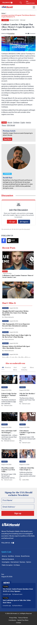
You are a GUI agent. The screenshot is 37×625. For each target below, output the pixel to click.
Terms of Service (23, 617)
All (3, 367)
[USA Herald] (7, 7)
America (5, 20)
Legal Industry (24, 368)
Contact (18, 622)
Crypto (22, 122)
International (15, 562)
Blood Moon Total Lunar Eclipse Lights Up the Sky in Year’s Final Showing (16, 336)
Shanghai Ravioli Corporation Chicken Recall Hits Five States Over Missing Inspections (15, 313)
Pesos (4, 125)
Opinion (28, 562)
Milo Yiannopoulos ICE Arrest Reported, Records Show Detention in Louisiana (16, 325)
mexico (28, 122)
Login (12, 221)
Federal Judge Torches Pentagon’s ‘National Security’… (9, 395)
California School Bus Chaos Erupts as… (26, 469)
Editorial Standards (8, 559)
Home (3, 13)
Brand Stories (25, 556)
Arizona (17, 556)
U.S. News (17, 565)
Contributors (12, 620)
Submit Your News (22, 620)
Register (24, 221)
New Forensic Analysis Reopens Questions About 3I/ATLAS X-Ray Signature (18, 590)
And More (15, 368)
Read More (7, 139)
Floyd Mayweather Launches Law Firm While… (8, 469)
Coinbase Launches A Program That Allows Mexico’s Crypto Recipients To (18, 16)
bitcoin (9, 122)
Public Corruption (7, 565)
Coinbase (16, 122)
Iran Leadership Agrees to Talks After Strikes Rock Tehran (17, 601)
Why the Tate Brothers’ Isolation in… (27, 394)
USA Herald (11, 125)
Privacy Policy (13, 617)
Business (22, 562)
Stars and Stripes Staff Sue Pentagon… (8, 431)
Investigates (6, 562)
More (32, 367)
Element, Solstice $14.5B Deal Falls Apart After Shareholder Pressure (16, 347)
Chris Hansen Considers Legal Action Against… (27, 432)
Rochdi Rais (11, 33)
